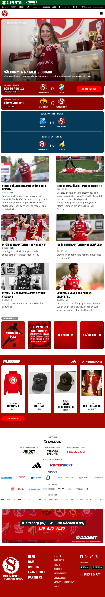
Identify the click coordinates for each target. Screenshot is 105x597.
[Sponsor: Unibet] (31, 3)
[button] (101, 13)
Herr (12, 192)
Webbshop (58, 569)
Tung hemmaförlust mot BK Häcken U (79, 186)
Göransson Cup (60, 578)
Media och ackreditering (64, 582)
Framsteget (36, 572)
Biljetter (57, 556)
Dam (66, 189)
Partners (35, 577)
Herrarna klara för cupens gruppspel (74, 295)
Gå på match (59, 560)
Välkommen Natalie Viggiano (28, 72)
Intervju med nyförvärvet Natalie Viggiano (24, 295)
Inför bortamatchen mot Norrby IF (24, 245)
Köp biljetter (90, 89)
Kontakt (57, 587)
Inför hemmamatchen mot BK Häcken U (80, 246)
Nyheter (57, 565)
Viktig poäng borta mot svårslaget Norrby (24, 188)
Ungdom (34, 567)
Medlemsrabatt (60, 573)
